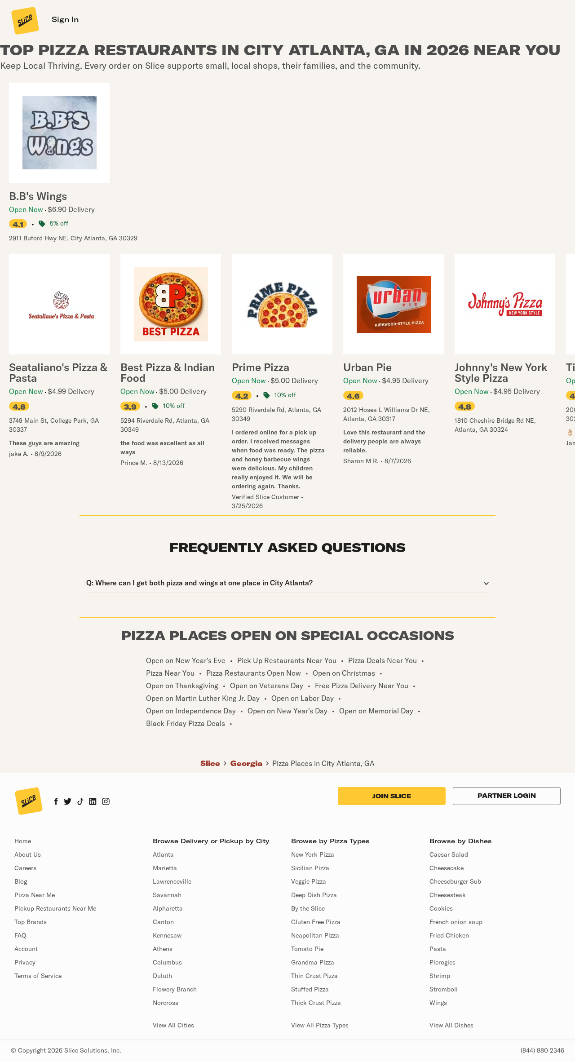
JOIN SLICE (391, 796)
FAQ (20, 935)
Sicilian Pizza (310, 868)
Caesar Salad (448, 854)
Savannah (167, 895)
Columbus (167, 962)
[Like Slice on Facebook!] (56, 802)
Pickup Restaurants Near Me (55, 908)
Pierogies (442, 962)
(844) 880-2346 (542, 1050)
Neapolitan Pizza (315, 935)
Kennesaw (167, 935)
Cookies (441, 908)
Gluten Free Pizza (316, 922)
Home (22, 841)
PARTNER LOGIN (507, 796)
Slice (210, 763)
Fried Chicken (449, 935)
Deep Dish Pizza (314, 895)
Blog (20, 881)
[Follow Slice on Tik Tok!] (80, 802)
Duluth (162, 976)
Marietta (165, 868)
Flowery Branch (175, 989)
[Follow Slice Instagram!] (106, 802)
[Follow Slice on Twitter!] (67, 802)
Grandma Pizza (312, 962)
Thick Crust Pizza (316, 1003)
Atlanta (163, 854)
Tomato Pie (307, 949)
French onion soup (455, 922)
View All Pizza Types (320, 1025)
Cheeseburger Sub (455, 881)
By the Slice (308, 908)
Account (26, 949)
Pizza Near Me (34, 895)
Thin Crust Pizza (314, 976)
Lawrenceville (172, 881)
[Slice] (24, 20)
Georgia (246, 763)
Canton (163, 922)
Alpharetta (168, 908)
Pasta (437, 949)
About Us (27, 854)
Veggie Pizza (308, 881)
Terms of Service (38, 976)
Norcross (165, 1003)
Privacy (24, 962)
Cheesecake (446, 868)
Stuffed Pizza (310, 989)
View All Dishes (451, 1025)
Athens (162, 949)
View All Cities (173, 1025)
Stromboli (443, 989)
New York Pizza (312, 854)
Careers (25, 868)
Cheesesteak (447, 895)
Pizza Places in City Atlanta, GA (323, 763)
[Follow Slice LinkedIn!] (93, 802)
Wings (438, 1003)
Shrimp (439, 976)
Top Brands (30, 922)
